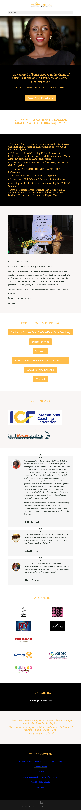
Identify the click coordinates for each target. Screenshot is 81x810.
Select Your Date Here (40, 98)
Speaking (40, 350)
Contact (40, 379)
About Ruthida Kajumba (40, 369)
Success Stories (40, 341)
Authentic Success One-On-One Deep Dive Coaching (40, 332)
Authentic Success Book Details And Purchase (40, 360)
